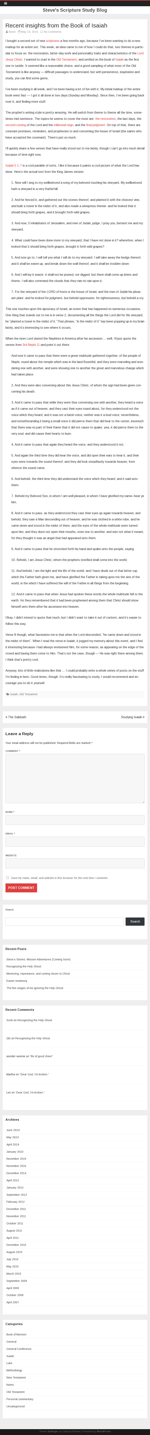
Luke (9, 1363)
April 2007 (12, 1302)
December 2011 (16, 1209)
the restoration (105, 118)
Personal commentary (19, 1399)
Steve (12, 31)
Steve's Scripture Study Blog (75, 10)
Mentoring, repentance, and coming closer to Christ (38, 973)
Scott (9, 1020)
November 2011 (16, 1216)
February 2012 (15, 1201)
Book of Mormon (16, 1334)
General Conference (18, 1348)
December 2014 (16, 1173)
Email (10, 833)
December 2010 (16, 1244)
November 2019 (16, 1158)
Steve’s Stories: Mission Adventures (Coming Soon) (38, 959)
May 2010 (12, 1266)
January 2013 (14, 1187)
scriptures (53, 40)
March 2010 (13, 1273)
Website (11, 855)
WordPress (104, 1431)
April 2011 (12, 1237)
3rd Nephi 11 (31, 344)
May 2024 (12, 1137)
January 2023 (14, 1151)
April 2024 (12, 1144)
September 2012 (16, 1194)
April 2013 (12, 1180)
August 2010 (14, 1252)
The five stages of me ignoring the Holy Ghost (34, 988)
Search (9, 909)
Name (9, 812)
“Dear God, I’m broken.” (34, 1074)
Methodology (14, 1370)
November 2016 (16, 1165)
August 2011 (14, 1230)
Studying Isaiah (132, 717)
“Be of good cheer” (41, 1056)
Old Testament (66, 59)
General (11, 1341)
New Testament (16, 1377)
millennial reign (63, 125)
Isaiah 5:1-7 (13, 165)
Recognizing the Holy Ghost (23, 966)
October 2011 (14, 1223)
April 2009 (12, 1288)
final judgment (95, 125)
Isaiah (119, 59)
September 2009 (16, 1280)
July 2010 (12, 1259)
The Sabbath (16, 717)
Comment (12, 751)
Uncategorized (15, 1406)
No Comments (53, 31)
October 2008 (14, 1295)
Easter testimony (16, 980)
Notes (10, 1384)
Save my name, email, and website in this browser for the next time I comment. (59, 878)
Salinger (53, 1431)
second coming (15, 125)
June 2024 (13, 1130)
